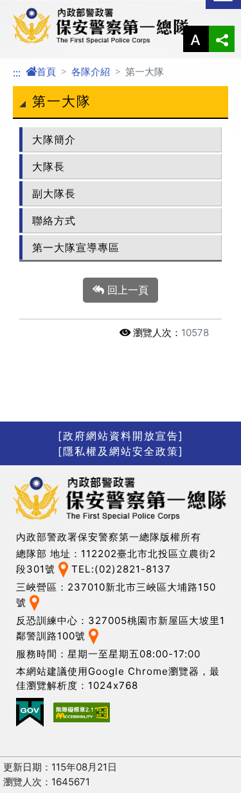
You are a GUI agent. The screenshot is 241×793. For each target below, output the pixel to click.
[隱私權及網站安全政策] (121, 451)
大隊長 (48, 166)
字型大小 (196, 39)
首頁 (46, 72)
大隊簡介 (54, 139)
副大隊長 (54, 193)
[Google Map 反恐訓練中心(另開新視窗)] (93, 635)
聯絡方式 (54, 220)
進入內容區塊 (31, 7)
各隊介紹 (90, 72)
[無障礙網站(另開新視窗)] (81, 712)
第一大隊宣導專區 (76, 247)
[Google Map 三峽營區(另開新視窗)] (34, 602)
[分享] (222, 39)
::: (17, 72)
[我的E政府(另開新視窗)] (30, 712)
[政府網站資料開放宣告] (121, 435)
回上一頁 (126, 289)
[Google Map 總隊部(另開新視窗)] (63, 569)
